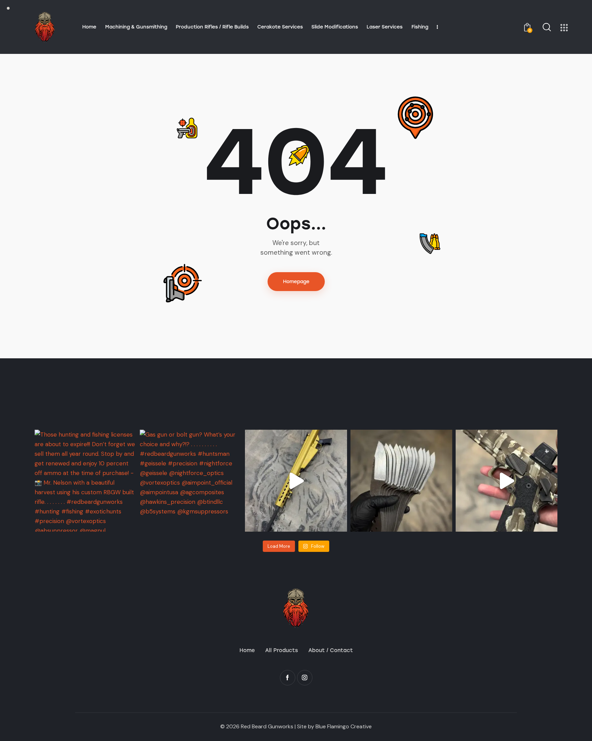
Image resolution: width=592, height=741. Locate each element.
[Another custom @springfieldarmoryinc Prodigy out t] (506, 481)
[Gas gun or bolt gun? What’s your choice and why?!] (191, 481)
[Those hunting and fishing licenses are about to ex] (85, 481)
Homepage (296, 282)
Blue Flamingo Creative (344, 726)
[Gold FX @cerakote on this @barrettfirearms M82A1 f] (296, 481)
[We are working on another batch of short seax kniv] (401, 481)
